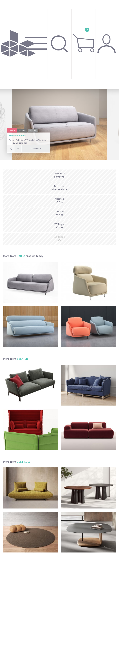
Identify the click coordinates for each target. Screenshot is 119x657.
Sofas (15, 135)
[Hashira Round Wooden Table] (88, 487)
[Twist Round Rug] (30, 532)
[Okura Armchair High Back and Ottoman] (88, 282)
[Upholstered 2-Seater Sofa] (30, 385)
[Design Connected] (18, 44)
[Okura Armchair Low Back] (88, 326)
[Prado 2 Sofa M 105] (30, 487)
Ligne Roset (24, 461)
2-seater (22, 135)
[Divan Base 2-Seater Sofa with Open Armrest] (88, 429)
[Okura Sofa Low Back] (30, 282)
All (10, 135)
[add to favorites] (18, 148)
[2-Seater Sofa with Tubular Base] (30, 429)
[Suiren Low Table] (88, 532)
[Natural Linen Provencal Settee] (88, 385)
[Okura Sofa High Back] (30, 326)
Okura (21, 256)
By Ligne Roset (20, 143)
